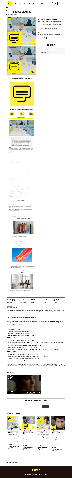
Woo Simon (44, 474)
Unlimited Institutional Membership (47, 51)
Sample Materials (30, 461)
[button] (21, 3)
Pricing (44, 461)
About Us (7, 461)
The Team (12, 461)
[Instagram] (39, 470)
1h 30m (55, 302)
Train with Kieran (38, 461)
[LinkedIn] (32, 470)
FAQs (48, 461)
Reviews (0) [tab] (15, 307)
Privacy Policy (53, 461)
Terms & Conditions (10, 462)
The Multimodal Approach (20, 461)
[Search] (52, 3)
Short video (33, 302)
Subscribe (45, 406)
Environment (44, 302)
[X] (37, 470)
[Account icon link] (55, 3)
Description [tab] (9, 307)
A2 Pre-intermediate (22, 302)
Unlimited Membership (55, 34)
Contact (16, 462)
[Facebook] (35, 470)
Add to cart (42, 37)
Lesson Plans (40, 17)
